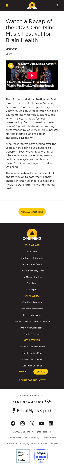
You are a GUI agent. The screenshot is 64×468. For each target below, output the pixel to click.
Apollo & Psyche (32, 334)
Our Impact (32, 289)
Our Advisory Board (32, 264)
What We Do (32, 296)
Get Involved (32, 340)
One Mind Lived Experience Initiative (32, 321)
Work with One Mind (32, 365)
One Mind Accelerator (32, 308)
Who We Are (32, 245)
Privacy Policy (32, 437)
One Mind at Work (32, 315)
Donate (41, 372)
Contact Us (23, 371)
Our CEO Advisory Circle (32, 270)
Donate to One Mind (32, 353)
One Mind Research (32, 302)
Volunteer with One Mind (32, 359)
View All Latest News (32, 212)
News (9, 54)
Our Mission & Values (32, 277)
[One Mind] (32, 5)
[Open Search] (57, 5)
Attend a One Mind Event (32, 346)
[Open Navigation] (7, 5)
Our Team (32, 251)
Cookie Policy (14, 437)
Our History (32, 283)
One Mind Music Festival (32, 327)
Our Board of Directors (32, 258)
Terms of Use (49, 437)
